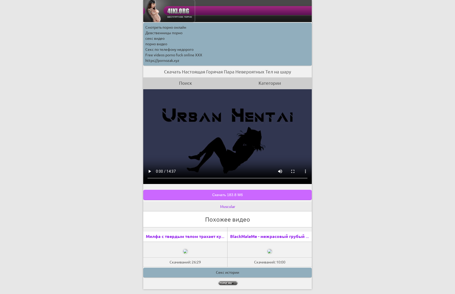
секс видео (155, 38)
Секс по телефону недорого (169, 49)
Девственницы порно (163, 33)
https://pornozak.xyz (162, 60)
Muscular (227, 207)
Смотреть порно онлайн (165, 27)
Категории (270, 83)
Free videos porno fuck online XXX (173, 55)
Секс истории (227, 272)
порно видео (156, 44)
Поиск (185, 83)
